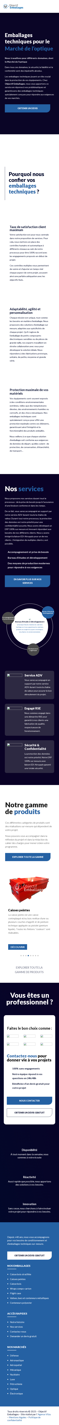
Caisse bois (15, 1283)
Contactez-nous (18, 1331)
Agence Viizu (44, 1414)
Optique (14, 1388)
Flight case (15, 1293)
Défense (14, 1355)
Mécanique (15, 1369)
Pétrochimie (16, 1384)
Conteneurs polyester (21, 1302)
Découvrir (18, 947)
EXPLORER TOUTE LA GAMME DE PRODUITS (29, 970)
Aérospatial (16, 1365)
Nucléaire (15, 1374)
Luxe (12, 1379)
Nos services (16, 1326)
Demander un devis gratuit (23, 1336)
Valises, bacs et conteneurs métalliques (29, 1298)
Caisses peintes (18, 1279)
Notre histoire (17, 1322)
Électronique (16, 1393)
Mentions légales (17, 1417)
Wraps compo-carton (20, 1288)
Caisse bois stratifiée (20, 1274)
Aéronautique (17, 1360)
